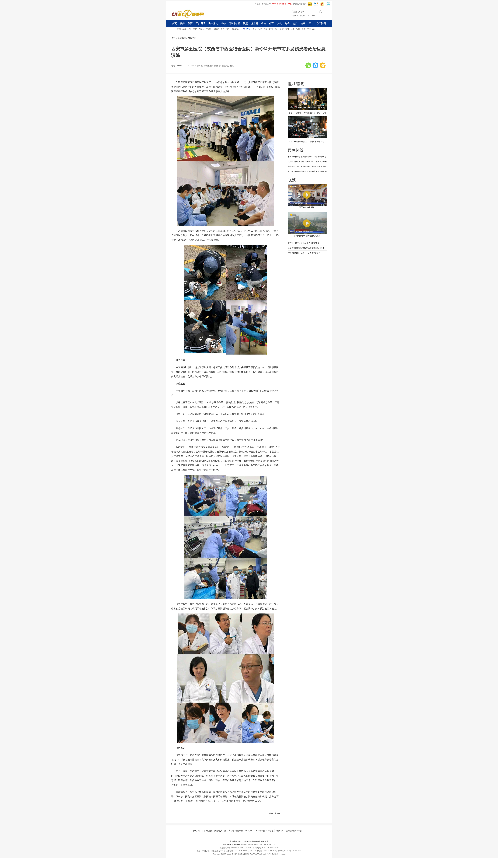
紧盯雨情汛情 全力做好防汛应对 (307, 236)
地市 (248, 29)
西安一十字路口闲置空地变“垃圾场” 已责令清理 (307, 166)
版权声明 (228, 830)
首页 (174, 23)
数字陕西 (321, 23)
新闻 (182, 23)
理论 (190, 29)
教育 (271, 23)
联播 (195, 29)
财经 (287, 23)
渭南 (276, 29)
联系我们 (249, 830)
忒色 (222, 29)
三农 (311, 23)
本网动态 (208, 830)
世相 (179, 29)
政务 (223, 23)
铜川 (271, 29)
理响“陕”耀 (234, 23)
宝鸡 (260, 29)
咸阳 (265, 29)
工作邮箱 (259, 830)
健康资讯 (192, 38)
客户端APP (266, 4)
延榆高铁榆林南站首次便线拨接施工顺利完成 (306, 248)
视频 (245, 23)
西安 (254, 29)
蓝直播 (254, 23)
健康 (303, 23)
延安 (282, 29)
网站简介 (197, 830)
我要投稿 (239, 830)
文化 (279, 23)
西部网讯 (200, 23)
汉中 (293, 29)
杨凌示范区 (311, 29)
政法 (263, 23)
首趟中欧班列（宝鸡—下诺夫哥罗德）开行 (305, 253)
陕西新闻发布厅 (299, 4)
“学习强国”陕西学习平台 (282, 4)
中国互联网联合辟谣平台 (290, 830)
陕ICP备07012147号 (231, 844)
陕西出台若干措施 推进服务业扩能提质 (303, 243)
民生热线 (213, 23)
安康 (298, 29)
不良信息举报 (271, 830)
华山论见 (235, 29)
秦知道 (216, 29)
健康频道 (182, 38)
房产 (295, 23)
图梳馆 (201, 29)
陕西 (190, 23)
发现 (184, 29)
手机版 (257, 4)
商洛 (303, 29)
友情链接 (218, 830)
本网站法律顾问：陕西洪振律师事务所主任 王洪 (249, 841)
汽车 (228, 29)
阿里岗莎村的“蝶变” (307, 207)
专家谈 (209, 29)
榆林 (287, 29)
